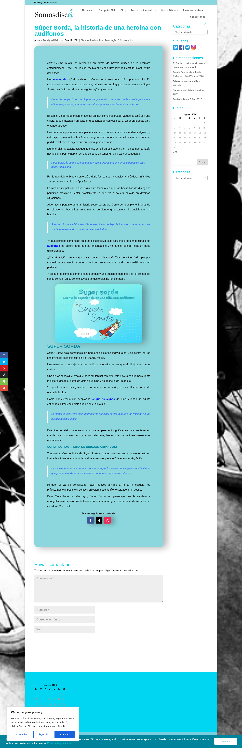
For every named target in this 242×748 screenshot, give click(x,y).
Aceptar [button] (225, 741)
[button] (73, 743)
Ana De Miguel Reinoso (50, 40)
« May (176, 152)
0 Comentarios (125, 40)
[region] (43, 724)
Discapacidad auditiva (92, 40)
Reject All (43, 734)
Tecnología (110, 40)
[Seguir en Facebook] (90, 520)
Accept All (64, 734)
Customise (21, 734)
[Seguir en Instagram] (107, 520)
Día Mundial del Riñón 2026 (187, 99)
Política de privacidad (60, 743)
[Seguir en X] (99, 520)
